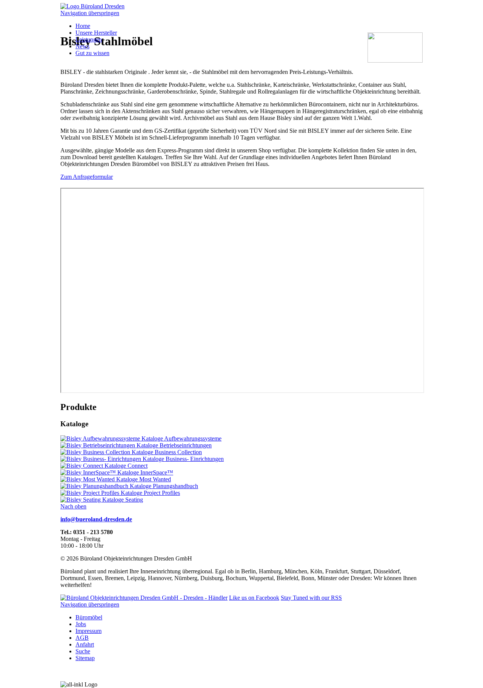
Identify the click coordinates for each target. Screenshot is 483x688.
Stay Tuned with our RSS (311, 597)
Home (82, 26)
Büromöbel (88, 617)
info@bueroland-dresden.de (96, 519)
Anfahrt (84, 644)
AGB (82, 637)
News (82, 46)
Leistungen (88, 39)
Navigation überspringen (89, 13)
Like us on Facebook (254, 597)
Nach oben (73, 506)
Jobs (80, 624)
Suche (82, 651)
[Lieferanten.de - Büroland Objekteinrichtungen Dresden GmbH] (144, 597)
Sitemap (85, 658)
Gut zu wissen (92, 53)
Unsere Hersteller (96, 32)
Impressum (88, 631)
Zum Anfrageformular (86, 177)
